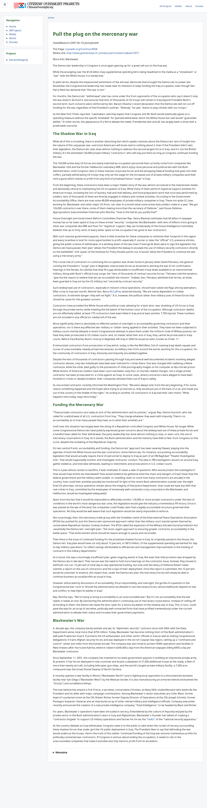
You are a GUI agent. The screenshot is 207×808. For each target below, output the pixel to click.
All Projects (165, 6)
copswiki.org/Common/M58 (81, 49)
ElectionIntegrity (18, 59)
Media (178, 6)
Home (12, 26)
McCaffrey (115, 291)
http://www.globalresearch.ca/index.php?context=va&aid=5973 (103, 53)
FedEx (150, 719)
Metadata (61, 752)
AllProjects (15, 30)
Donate (199, 6)
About (188, 6)
